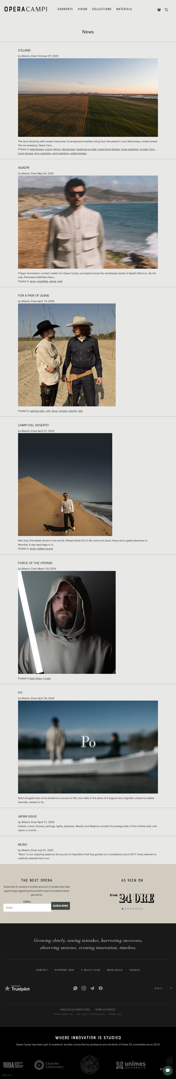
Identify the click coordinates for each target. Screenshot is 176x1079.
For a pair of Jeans (33, 296)
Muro (22, 845)
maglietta (42, 281)
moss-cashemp (130, 149)
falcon (57, 149)
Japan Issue (27, 816)
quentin (72, 411)
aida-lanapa (36, 149)
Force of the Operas (35, 563)
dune (33, 281)
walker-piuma (45, 548)
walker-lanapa (78, 153)
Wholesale (115, 970)
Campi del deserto (33, 425)
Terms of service (105, 1009)
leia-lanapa (68, 149)
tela (80, 411)
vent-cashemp (60, 153)
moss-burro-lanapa (109, 149)
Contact (42, 970)
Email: (27, 901)
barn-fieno (36, 678)
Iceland (24, 50)
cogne (48, 149)
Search (135, 970)
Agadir (23, 168)
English (7, 1075)
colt (48, 411)
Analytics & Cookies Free (75, 1009)
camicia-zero (37, 411)
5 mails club (90, 970)
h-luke (47, 678)
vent (59, 281)
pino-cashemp (42, 153)
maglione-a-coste (86, 149)
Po (20, 693)
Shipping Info (64, 970)
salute (52, 281)
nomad (144, 149)
